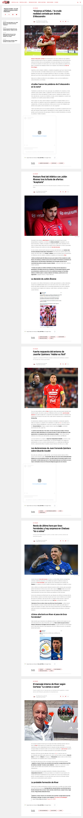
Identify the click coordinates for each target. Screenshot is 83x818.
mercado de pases (56, 247)
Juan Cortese (64, 749)
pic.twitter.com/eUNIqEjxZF (61, 797)
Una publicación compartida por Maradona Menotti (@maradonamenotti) (40, 151)
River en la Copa (23, 2)
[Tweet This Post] (63, 21)
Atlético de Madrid (43, 336)
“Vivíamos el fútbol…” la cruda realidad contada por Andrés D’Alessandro (11, 10)
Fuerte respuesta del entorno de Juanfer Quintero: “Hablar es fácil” (10, 29)
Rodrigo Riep (42, 512)
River (65, 255)
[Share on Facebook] (60, 21)
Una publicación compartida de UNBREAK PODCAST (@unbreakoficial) (39, 499)
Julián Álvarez (45, 240)
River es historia (42, 2)
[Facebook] (5, 14)
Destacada (54, 163)
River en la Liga (15, 2)
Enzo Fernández (40, 582)
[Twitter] (9, 14)
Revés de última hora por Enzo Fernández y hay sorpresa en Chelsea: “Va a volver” (9, 35)
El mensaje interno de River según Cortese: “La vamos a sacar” (10, 41)
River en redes (50, 2)
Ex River (56, 2)
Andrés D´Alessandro (36, 58)
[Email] (16, 14)
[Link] (65, 21)
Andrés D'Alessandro (44, 163)
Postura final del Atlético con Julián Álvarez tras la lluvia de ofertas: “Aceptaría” (10, 23)
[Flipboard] (12, 14)
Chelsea (41, 669)
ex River (43, 58)
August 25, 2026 (51, 799)
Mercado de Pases (33, 2)
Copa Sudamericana (44, 810)
